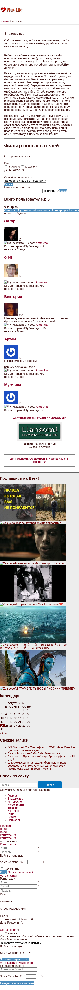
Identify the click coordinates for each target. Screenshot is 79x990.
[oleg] (11, 275)
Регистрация (8, 844)
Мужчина (12, 385)
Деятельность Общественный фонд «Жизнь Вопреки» (39, 460)
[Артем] (11, 357)
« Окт (3, 733)
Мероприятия (16, 804)
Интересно (15, 801)
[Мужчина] (11, 403)
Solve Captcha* (10, 862)
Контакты (14, 810)
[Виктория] (11, 315)
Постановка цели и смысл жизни (29, 768)
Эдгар (9, 221)
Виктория (13, 297)
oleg (8, 257)
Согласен (11, 933)
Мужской (31, 167)
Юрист (12, 816)
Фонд (11, 813)
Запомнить (12, 868)
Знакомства (15, 798)
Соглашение (9, 929)
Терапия (13, 807)
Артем (10, 339)
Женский (14, 167)
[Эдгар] (11, 239)
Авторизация (8, 875)
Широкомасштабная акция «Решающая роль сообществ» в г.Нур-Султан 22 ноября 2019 (37, 764)
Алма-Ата (42, 242)
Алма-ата (42, 282)
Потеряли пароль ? (20, 872)
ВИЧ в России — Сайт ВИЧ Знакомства (34, 753)
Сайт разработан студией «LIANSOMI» (39, 417)
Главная (13, 795)
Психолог (14, 819)
